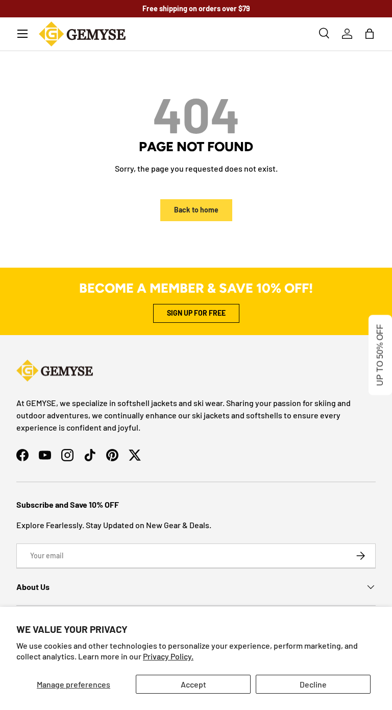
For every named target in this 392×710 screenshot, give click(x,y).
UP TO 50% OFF (380, 355)
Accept (193, 684)
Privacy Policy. (168, 656)
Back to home (196, 209)
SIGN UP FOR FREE (196, 313)
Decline (313, 684)
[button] (369, 33)
